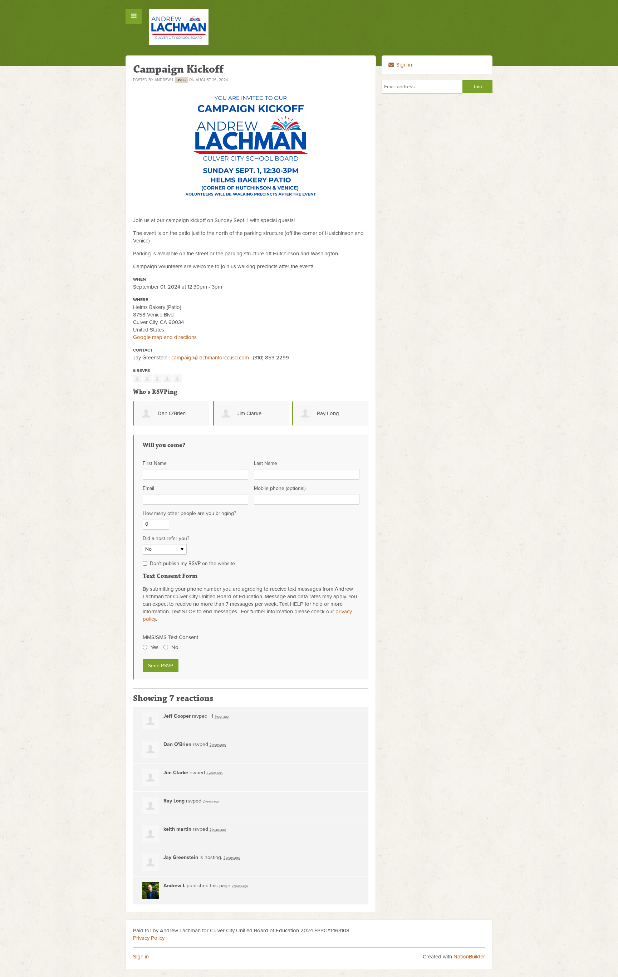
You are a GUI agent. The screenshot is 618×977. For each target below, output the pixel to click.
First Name (155, 463)
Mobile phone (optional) (279, 488)
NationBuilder (469, 956)
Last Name (265, 463)
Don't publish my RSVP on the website (192, 563)
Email (148, 488)
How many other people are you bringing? (189, 513)
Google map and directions (165, 337)
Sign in (403, 65)
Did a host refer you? (166, 538)
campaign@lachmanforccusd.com (210, 357)
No (174, 647)
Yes (154, 647)
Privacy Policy (149, 938)
